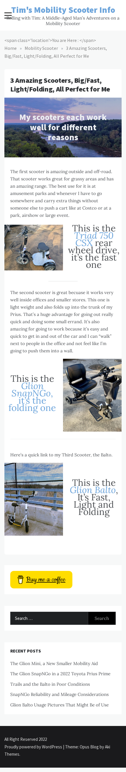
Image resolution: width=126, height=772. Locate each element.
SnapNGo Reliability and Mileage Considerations (59, 694)
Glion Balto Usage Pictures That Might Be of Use (59, 705)
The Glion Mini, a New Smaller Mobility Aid (54, 663)
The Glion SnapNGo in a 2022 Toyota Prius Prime (60, 673)
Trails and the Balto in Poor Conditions (50, 684)
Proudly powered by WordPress (33, 747)
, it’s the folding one (32, 396)
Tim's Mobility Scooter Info (63, 9)
